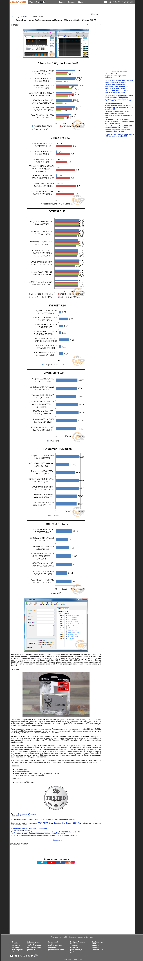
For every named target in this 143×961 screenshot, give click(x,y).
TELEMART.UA (97, 949)
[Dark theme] (42, 2)
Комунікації (74, 945)
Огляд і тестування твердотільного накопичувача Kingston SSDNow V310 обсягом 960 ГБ (44, 835)
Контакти (15, 944)
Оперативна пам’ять (34, 945)
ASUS (94, 944)
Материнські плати (34, 947)
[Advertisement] (52, 10)
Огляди (71, 2)
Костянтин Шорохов (27, 814)
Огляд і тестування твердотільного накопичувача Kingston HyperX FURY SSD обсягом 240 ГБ (45, 832)
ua (30, 2)
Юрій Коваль (25, 816)
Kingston (38, 819)
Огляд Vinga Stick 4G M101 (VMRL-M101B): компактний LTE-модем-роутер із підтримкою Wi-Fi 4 (119, 121)
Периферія (74, 947)
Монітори (51, 951)
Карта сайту (16, 951)
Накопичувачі (17, 17)
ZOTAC (76, 823)
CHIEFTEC (96, 945)
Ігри (71, 952)
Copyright (15, 947)
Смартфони (74, 944)
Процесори (31, 944)
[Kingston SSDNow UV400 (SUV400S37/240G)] (39, 57)
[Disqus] (56, 890)
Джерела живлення (55, 945)
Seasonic (95, 947)
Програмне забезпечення (79, 951)
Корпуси (51, 944)
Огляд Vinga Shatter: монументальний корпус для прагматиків (115, 75)
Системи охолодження (35, 951)
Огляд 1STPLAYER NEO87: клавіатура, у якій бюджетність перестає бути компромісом (116, 86)
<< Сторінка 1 (56, 840)
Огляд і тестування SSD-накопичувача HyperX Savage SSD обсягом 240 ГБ (38, 833)
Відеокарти (31, 949)
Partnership (16, 945)
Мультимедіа (52, 947)
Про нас (14, 942)
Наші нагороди (17, 949)
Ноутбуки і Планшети (77, 942)
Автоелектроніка (76, 949)
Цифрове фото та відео (56, 949)
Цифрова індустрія (34, 942)
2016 (24, 17)
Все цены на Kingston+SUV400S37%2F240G (29, 828)
